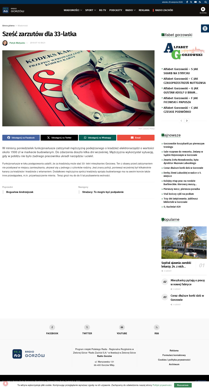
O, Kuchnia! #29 (172, 206)
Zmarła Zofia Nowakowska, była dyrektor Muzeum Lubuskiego (181, 161)
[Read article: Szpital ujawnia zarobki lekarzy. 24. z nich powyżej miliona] (184, 242)
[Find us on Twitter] (191, 2)
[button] (205, 28)
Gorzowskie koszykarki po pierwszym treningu (184, 145)
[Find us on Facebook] (187, 2)
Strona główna (8, 25)
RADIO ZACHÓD (164, 10)
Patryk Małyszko (17, 42)
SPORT (89, 10)
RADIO (129, 10)
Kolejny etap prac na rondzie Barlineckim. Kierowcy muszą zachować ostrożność (179, 183)
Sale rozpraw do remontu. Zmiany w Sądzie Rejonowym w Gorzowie (183, 153)
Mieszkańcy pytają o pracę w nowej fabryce (188, 282)
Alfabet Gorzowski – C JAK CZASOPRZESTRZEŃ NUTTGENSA (185, 81)
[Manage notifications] (5, 383)
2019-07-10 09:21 (37, 42)
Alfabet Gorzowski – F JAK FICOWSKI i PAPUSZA (181, 100)
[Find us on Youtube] (122, 327)
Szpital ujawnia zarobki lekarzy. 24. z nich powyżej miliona (176, 264)
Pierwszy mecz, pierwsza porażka (182, 189)
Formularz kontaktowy (174, 355)
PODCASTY (115, 10)
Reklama (174, 350)
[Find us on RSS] (200, 2)
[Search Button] (206, 2)
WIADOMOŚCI (71, 10)
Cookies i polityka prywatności (174, 359)
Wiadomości (23, 25)
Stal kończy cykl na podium (179, 194)
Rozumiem (183, 385)
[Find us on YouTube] (195, 2)
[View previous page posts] (181, 121)
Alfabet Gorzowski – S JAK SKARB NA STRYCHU (181, 71)
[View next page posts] (187, 121)
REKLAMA (144, 10)
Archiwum (174, 364)
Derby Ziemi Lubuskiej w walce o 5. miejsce (182, 174)
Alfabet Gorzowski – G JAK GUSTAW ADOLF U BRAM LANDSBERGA (181, 91)
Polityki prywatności (162, 385)
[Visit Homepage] (17, 10)
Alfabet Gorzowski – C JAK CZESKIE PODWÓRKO (181, 110)
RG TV (102, 10)
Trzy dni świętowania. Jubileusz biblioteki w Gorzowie (181, 200)
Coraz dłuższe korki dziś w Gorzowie (183, 168)
